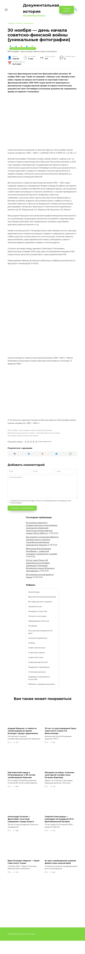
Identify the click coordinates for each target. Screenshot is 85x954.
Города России (35, 606)
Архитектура (34, 592)
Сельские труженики (37, 638)
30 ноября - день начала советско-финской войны (30, 430)
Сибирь (31, 643)
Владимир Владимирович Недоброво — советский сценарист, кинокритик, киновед (41, 551)
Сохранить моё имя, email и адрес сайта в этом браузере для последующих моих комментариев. (40, 502)
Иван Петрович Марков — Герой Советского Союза (23, 862)
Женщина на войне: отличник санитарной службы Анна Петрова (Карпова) (59, 775)
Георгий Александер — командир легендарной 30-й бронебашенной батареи (59, 819)
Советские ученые (36, 653)
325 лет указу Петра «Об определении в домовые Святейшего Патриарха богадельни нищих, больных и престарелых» (40, 565)
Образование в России (38, 621)
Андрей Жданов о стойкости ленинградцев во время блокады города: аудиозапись (23, 730)
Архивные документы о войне (22, 433)
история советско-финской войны (23, 436)
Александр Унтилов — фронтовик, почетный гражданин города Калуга (21, 819)
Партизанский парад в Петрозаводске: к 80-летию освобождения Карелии (21, 775)
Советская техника (36, 648)
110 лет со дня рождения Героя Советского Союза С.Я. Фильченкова (60, 730)
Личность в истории (37, 616)
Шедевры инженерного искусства (39, 678)
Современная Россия (38, 662)
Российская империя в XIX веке (40, 632)
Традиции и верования (38, 667)
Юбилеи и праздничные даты (41, 684)
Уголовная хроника (36, 672)
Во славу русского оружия (40, 602)
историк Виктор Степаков (48, 433)
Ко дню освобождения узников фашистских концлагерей (60, 862)
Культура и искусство (37, 611)
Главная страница (15, 23)
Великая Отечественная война (23, 48)
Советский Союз (35, 657)
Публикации (28, 23)
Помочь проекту (66, 9)
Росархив (32, 626)
